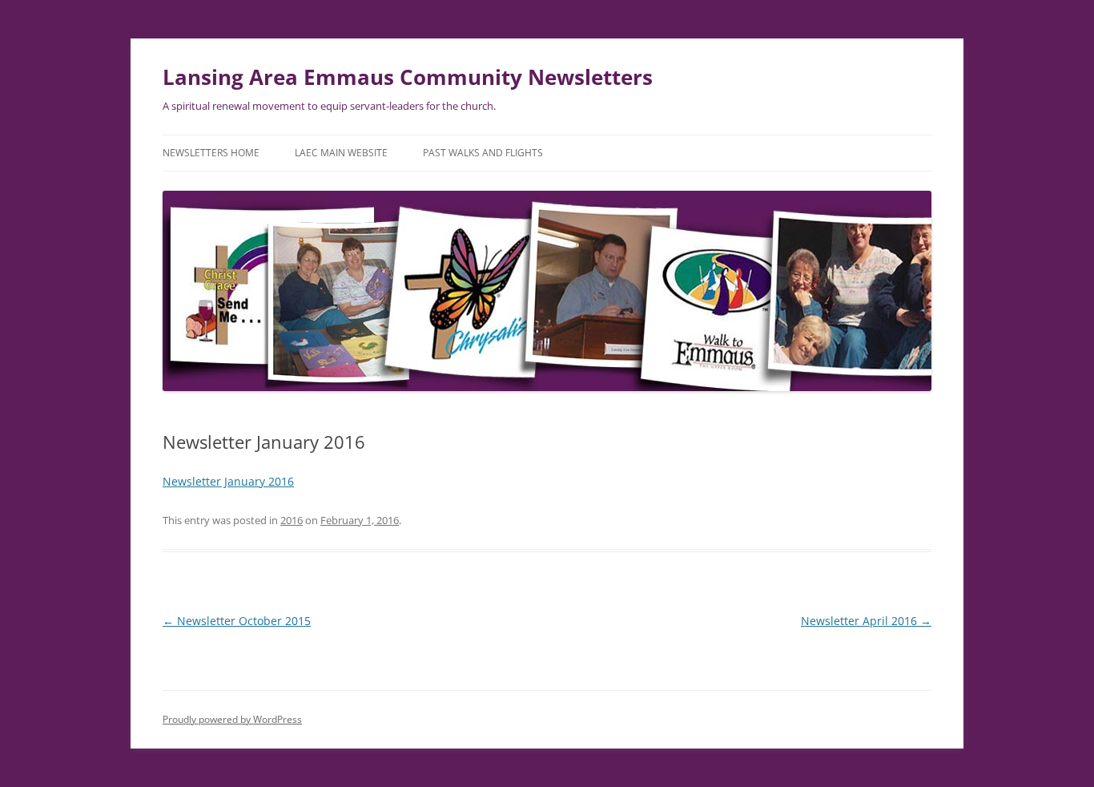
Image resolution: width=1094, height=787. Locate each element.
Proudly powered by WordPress (232, 719)
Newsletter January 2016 (228, 481)
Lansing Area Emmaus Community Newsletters (408, 77)
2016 (291, 520)
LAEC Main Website (341, 152)
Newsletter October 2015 (237, 620)
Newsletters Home (211, 152)
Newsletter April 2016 (866, 620)
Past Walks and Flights (483, 152)
